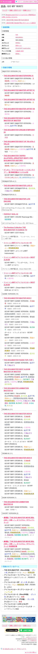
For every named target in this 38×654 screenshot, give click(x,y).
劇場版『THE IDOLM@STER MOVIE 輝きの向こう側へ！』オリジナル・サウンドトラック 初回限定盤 (19, 543)
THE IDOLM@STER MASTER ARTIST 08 (19, 109)
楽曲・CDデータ (15, 10)
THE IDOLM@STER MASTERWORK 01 (19, 75)
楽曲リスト (27, 10)
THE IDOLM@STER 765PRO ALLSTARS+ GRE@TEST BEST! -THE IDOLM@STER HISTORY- (18, 158)
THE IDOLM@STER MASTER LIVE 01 (18, 185)
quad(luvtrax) (27, 48)
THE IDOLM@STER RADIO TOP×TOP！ (19, 360)
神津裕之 (18, 43)
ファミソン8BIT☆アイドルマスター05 (18, 273)
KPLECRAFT (19, 48)
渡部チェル (19, 45)
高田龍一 (18, 53)
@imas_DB (26, 639)
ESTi (22, 51)
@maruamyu (33, 639)
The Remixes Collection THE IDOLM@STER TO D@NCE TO (15, 228)
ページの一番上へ (30, 652)
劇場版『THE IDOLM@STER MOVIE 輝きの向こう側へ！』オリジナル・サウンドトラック (19, 520)
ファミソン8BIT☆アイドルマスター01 (18, 243)
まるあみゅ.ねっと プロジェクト (14, 649)
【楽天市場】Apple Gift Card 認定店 (17, 20)
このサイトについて (31, 637)
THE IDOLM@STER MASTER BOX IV (18, 458)
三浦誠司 (18, 51)
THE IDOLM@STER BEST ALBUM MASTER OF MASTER (17, 119)
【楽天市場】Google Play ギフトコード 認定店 (21, 23)
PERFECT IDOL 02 (11, 214)
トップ (4, 10)
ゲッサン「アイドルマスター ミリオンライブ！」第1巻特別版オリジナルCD (19, 171)
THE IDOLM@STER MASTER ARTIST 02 (19, 99)
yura (17, 34)
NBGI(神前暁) (19, 37)
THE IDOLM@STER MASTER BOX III (18, 413)
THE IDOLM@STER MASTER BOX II (17, 298)
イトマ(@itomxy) (32, 640)
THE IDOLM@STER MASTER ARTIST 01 (19, 90)
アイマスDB (7, 2)
